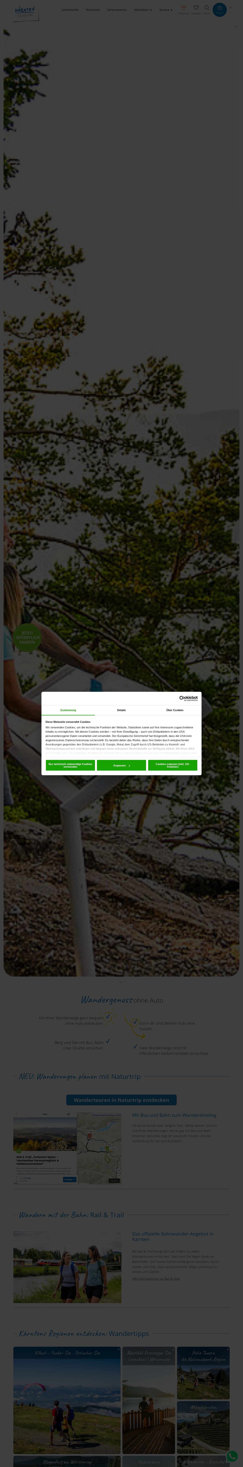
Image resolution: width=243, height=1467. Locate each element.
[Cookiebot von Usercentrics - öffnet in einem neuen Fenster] (182, 698)
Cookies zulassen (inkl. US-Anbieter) (173, 765)
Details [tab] (121, 710)
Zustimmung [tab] (68, 710)
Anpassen (119, 765)
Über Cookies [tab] (174, 710)
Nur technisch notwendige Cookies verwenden (70, 765)
